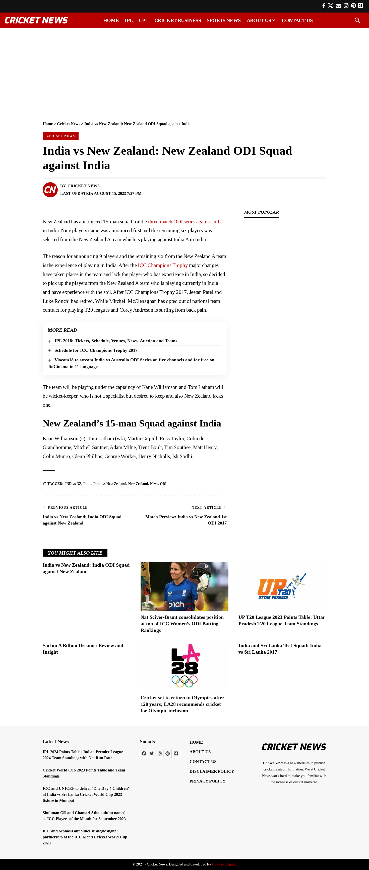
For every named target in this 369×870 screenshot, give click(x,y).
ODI (163, 484)
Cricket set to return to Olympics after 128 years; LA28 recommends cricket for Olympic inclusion (182, 704)
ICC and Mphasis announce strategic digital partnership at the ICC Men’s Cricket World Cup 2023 (85, 837)
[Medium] (175, 753)
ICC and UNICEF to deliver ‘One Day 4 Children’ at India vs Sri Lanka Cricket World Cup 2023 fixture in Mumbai (86, 794)
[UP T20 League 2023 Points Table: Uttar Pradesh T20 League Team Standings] (282, 586)
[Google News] (338, 5)
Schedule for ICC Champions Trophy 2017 (96, 350)
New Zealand (138, 484)
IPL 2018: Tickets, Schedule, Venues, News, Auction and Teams (115, 340)
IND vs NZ (73, 484)
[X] (330, 5)
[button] (357, 20)
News (154, 484)
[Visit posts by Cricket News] (50, 189)
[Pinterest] (353, 5)
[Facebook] (324, 5)
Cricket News (68, 124)
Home (48, 124)
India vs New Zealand (109, 484)
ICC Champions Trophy (163, 265)
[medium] (360, 5)
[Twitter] (151, 753)
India (87, 484)
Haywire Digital (224, 864)
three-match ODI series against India (185, 222)
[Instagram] (346, 5)
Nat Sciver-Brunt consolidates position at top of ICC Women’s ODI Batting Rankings (182, 623)
